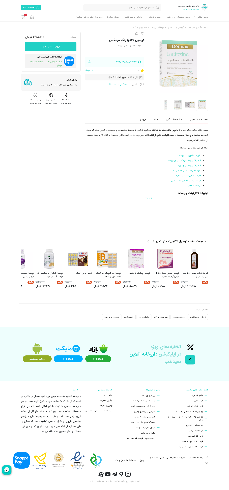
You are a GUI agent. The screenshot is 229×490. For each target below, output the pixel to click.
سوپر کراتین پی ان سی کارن (143, 422)
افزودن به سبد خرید (50, 46)
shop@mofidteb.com (126, 460)
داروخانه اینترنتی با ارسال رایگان (64, 406)
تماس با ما (108, 395)
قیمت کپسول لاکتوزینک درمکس (186, 180)
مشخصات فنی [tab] (174, 119)
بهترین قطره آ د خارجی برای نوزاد (189, 411)
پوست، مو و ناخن (111, 317)
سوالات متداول (194, 186)
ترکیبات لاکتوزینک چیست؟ (188, 155)
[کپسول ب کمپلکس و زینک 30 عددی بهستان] (107, 258)
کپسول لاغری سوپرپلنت (145, 427)
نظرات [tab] (156, 119)
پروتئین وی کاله (148, 395)
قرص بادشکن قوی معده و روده (190, 446)
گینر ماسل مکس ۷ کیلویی (144, 416)
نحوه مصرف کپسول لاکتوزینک (187, 170)
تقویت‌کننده (128, 317)
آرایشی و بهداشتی (133, 17)
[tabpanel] (146, 164)
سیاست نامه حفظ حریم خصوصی (98, 410)
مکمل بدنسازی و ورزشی (178, 17)
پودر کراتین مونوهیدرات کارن (143, 406)
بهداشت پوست (179, 317)
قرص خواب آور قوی (195, 406)
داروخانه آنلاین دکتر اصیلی (90, 17)
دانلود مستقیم (37, 359)
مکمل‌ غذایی (202, 17)
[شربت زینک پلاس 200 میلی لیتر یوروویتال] (194, 258)
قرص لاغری (198, 400)
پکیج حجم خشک (148, 433)
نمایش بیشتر (149, 197)
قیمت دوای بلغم (196, 430)
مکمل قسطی (197, 395)
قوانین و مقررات (105, 405)
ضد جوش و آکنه (160, 317)
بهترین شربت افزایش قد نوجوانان (141, 438)
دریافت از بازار (98, 359)
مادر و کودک (155, 17)
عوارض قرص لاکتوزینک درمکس (186, 175)
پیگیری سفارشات (105, 400)
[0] (23, 17)
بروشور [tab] (142, 119)
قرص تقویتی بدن (195, 436)
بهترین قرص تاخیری (194, 425)
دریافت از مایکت (68, 359)
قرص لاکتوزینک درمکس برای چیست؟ (183, 160)
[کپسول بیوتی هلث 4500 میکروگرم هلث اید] (165, 258)
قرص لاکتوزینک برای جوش (188, 165)
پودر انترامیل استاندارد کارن (144, 400)
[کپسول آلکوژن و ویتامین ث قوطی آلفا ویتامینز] (49, 258)
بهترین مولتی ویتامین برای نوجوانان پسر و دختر (185, 418)
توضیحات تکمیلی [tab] (198, 119)
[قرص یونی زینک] (78, 258)
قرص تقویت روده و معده (192, 441)
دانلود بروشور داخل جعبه (187, 213)
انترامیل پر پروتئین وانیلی (144, 411)
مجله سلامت (113, 17)
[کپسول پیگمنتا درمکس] (136, 258)
